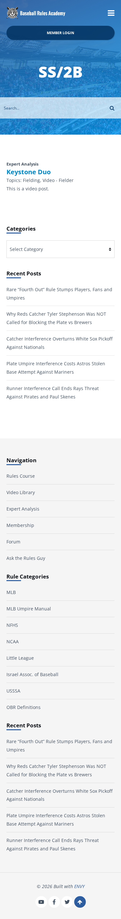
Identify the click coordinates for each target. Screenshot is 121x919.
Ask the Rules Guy (25, 558)
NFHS (12, 625)
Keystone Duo (28, 172)
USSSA (13, 691)
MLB (11, 592)
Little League (20, 658)
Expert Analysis (22, 509)
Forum (13, 542)
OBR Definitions (23, 707)
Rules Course (20, 476)
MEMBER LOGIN (60, 32)
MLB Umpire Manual (28, 609)
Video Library (20, 492)
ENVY (79, 886)
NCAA (12, 641)
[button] (111, 13)
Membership (20, 525)
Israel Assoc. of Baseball (32, 674)
